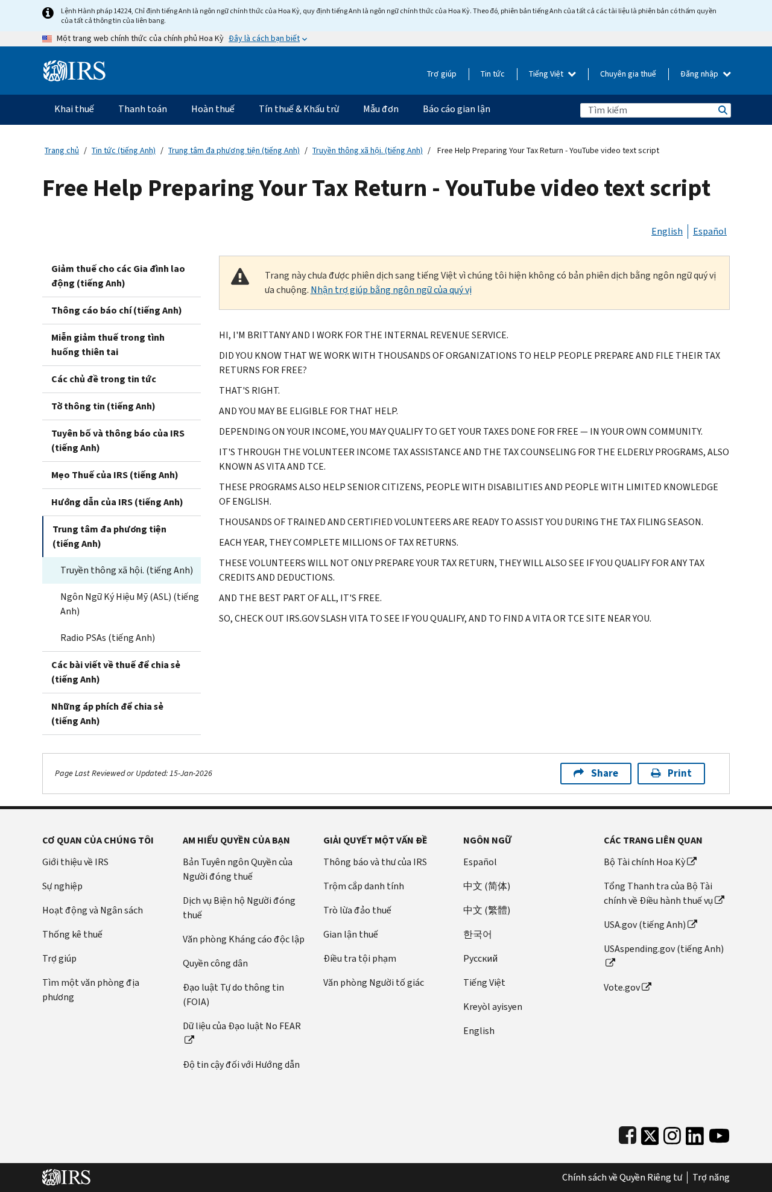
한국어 (477, 934)
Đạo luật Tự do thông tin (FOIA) (233, 994)
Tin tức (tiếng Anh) (124, 150)
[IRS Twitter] (650, 1133)
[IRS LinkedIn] (695, 1133)
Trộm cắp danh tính (363, 886)
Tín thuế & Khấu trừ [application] (299, 108)
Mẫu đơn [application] (381, 108)
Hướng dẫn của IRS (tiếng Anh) (117, 502)
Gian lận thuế (350, 934)
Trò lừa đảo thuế (357, 910)
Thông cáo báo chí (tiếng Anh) (116, 310)
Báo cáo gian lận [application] (456, 108)
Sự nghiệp (62, 886)
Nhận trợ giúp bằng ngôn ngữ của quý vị (391, 289)
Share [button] (604, 773)
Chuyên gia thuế (628, 74)
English (667, 231)
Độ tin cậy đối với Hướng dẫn (241, 1064)
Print (680, 773)
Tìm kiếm (722, 110)
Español (710, 231)
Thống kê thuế (72, 934)
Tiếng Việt (547, 74)
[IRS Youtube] (719, 1133)
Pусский (480, 958)
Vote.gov (622, 987)
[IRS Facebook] (627, 1133)
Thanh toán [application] (142, 108)
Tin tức (493, 74)
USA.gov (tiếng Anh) (645, 924)
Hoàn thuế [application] (213, 108)
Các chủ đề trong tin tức (103, 379)
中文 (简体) (486, 886)
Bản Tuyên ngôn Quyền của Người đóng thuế (238, 869)
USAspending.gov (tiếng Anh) (664, 948)
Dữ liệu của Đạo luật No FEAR (242, 1026)
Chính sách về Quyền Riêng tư (622, 1178)
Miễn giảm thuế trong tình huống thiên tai (108, 344)
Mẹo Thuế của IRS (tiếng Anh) (115, 474)
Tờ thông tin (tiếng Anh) (103, 406)
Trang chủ (62, 150)
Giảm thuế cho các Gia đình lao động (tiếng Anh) (118, 275)
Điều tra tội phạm (359, 958)
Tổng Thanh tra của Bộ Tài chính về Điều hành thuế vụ (658, 893)
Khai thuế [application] (74, 108)
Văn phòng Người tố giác (373, 982)
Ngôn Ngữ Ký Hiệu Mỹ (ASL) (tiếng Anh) (129, 603)
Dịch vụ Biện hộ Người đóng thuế (239, 907)
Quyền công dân (215, 963)
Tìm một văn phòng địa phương (90, 989)
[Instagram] (672, 1133)
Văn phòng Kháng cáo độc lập (244, 939)
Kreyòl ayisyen (492, 1006)
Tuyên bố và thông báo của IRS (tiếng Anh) (118, 440)
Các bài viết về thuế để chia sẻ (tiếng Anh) (115, 672)
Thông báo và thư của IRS (375, 862)
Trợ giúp (442, 74)
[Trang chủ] (74, 66)
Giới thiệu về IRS (75, 862)
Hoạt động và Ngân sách (92, 910)
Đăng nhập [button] (700, 74)
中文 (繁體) (486, 910)
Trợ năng (711, 1178)
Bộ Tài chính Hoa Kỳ (644, 862)
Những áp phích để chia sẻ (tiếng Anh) (107, 713)
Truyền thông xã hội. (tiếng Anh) (367, 150)
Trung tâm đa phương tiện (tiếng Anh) (234, 150)
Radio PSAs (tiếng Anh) (107, 637)
